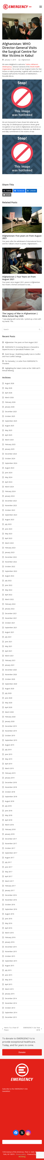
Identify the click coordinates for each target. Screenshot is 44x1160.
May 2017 (8, 872)
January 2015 (9, 994)
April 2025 (8, 435)
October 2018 (10, 792)
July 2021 (8, 637)
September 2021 (11, 627)
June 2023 (8, 529)
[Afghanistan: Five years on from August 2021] (22, 220)
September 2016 (11, 909)
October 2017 (10, 848)
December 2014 (11, 998)
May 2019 (8, 759)
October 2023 (10, 510)
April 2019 (8, 764)
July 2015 (8, 970)
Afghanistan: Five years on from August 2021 (22, 237)
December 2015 (11, 947)
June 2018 (8, 811)
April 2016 (8, 928)
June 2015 (8, 975)
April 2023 (8, 538)
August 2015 (9, 965)
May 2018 (8, 815)
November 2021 (11, 618)
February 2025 (10, 444)
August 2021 (9, 632)
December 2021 (11, 613)
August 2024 (9, 468)
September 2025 (11, 421)
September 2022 (11, 571)
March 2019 (9, 768)
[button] (40, 7)
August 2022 (9, 576)
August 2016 (9, 914)
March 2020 (9, 712)
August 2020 (9, 688)
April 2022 (8, 595)
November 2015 (11, 951)
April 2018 (8, 820)
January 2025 (9, 449)
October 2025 (10, 416)
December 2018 (11, 782)
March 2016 (9, 933)
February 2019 (10, 773)
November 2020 (11, 674)
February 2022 (10, 604)
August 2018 (9, 801)
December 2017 (11, 839)
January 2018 (9, 834)
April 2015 (8, 984)
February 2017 (10, 886)
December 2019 (11, 726)
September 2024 (11, 463)
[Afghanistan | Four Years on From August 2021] (22, 260)
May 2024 (8, 477)
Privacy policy (21, 1154)
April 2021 (8, 651)
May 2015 (8, 980)
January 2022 (9, 609)
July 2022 (8, 580)
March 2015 (9, 989)
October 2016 (10, 904)
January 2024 (9, 496)
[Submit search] (39, 329)
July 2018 (8, 806)
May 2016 (8, 923)
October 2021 (10, 623)
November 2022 (11, 562)
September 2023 (11, 515)
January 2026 (9, 407)
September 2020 (11, 684)
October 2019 (10, 735)
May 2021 (8, 646)
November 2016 (11, 900)
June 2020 (8, 698)
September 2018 (11, 796)
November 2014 (11, 1003)
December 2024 (11, 454)
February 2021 (10, 660)
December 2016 (11, 895)
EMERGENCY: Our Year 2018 (31, 1029)
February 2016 (10, 937)
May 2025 (8, 430)
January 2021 (9, 665)
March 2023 (9, 543)
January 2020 (9, 721)
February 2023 (10, 548)
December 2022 (11, 557)
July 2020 (8, 693)
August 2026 (9, 383)
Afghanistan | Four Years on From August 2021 (19, 278)
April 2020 (8, 707)
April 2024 (8, 482)
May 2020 (8, 703)
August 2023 (9, 519)
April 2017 (8, 876)
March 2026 (9, 397)
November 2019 (11, 731)
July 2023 (8, 524)
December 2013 (11, 1017)
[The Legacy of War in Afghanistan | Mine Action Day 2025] (22, 299)
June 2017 (8, 867)
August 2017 (9, 858)
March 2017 (9, 881)
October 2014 (10, 1008)
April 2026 (8, 393)
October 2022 (10, 566)
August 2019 (9, 745)
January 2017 (9, 890)
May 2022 (8, 590)
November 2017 (11, 843)
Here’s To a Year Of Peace (10, 1029)
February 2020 (10, 717)
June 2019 (8, 754)
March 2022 (9, 599)
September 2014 (11, 1012)
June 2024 (8, 473)
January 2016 (9, 942)
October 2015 (10, 956)
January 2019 (9, 778)
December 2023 (11, 501)
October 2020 (10, 679)
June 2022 (8, 585)
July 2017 (8, 862)
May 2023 (8, 534)
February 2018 (10, 829)
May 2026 (8, 388)
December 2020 (11, 670)
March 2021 (9, 656)
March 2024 (9, 487)
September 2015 (11, 961)
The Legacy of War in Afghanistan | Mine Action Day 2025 (20, 314)
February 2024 (10, 491)
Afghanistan (25, 60)
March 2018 (9, 825)
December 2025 (11, 411)
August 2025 (9, 426)
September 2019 (11, 740)
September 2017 (11, 853)
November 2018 (11, 787)
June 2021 (8, 642)
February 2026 (10, 402)
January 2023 (9, 552)
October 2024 (10, 458)
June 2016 (8, 919)
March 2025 (9, 440)
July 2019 (8, 750)
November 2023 (11, 505)
